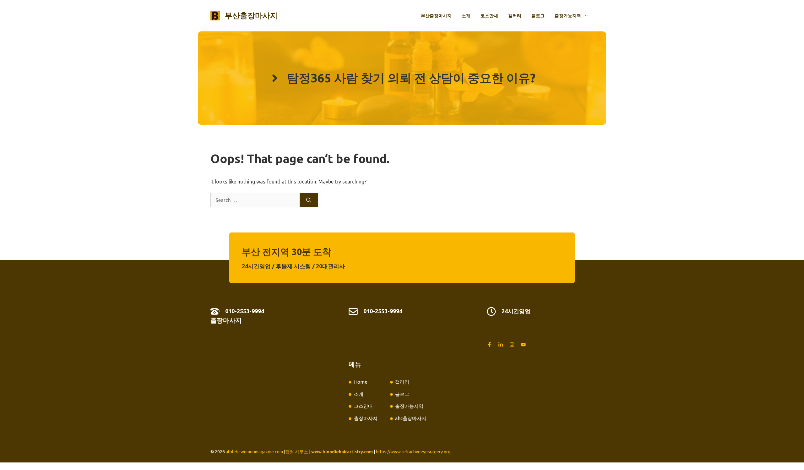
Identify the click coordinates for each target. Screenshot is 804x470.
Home (360, 382)
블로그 (538, 15)
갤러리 (514, 15)
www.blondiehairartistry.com (342, 451)
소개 (466, 15)
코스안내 (489, 15)
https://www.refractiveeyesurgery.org (413, 451)
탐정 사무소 (296, 451)
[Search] (309, 200)
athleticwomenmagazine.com (254, 451)
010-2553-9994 (244, 311)
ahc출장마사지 (410, 418)
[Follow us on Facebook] (489, 344)
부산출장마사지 (251, 15)
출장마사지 (226, 320)
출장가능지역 (568, 15)
